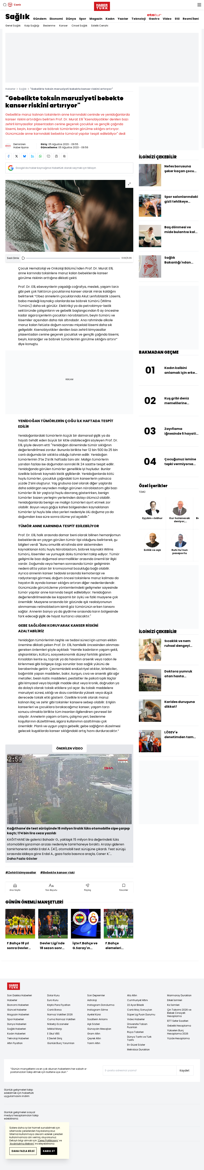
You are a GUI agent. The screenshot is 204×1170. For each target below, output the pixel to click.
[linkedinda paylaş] (32, 156)
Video (167, 19)
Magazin (95, 19)
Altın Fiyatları (15, 1043)
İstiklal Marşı (54, 1028)
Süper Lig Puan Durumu (141, 1014)
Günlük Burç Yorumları (60, 1043)
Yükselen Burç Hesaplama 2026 (177, 1032)
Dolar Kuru (53, 995)
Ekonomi (56, 19)
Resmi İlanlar (192, 19)
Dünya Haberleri (16, 1024)
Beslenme (49, 25)
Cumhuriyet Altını (137, 1000)
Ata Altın (132, 995)
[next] (131, 931)
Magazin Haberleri (18, 1014)
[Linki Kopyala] (64, 156)
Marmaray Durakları (179, 995)
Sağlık (17, 17)
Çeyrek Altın (94, 1038)
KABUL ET (49, 1151)
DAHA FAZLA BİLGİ (23, 1151)
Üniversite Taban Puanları (137, 1025)
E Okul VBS (53, 1033)
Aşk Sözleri (93, 1024)
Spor (82, 19)
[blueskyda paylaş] (24, 156)
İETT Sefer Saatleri (177, 1021)
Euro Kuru (52, 1000)
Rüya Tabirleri (135, 1032)
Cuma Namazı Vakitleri (61, 1019)
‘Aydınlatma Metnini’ (21, 1143)
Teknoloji (138, 19)
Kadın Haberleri (16, 1033)
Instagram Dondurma (100, 1005)
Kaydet (184, 1070)
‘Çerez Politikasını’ (47, 1140)
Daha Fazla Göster (22, 858)
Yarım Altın (93, 1043)
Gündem (39, 19)
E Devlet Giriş (54, 1038)
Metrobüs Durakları (138, 1049)
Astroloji (92, 1000)
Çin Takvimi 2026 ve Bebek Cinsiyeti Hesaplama (179, 1013)
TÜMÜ (142, 492)
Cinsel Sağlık (79, 25)
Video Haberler (136, 1019)
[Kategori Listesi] (199, 5)
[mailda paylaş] (48, 156)
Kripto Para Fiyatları (58, 1005)
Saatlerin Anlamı (97, 1019)
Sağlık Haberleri (16, 1028)
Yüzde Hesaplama (178, 1038)
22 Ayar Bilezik (135, 1005)
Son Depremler (96, 995)
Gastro (154, 19)
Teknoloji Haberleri (18, 1038)
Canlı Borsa (54, 1009)
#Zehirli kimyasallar (20, 872)
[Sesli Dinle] (23, 258)
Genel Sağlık (13, 25)
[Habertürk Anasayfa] (102, 6)
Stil (177, 19)
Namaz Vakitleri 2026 (60, 1014)
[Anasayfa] (13, 986)
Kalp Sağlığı (32, 25)
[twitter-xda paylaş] (16, 156)
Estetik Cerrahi (99, 25)
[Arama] (5, 5)
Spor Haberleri (15, 1019)
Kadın (110, 19)
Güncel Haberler (16, 1009)
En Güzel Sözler (136, 1044)
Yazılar (123, 19)
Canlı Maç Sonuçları (139, 1009)
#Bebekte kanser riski (57, 872)
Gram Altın (93, 1033)
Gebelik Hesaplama (179, 1025)
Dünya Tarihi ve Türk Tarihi (139, 1038)
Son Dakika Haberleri (19, 995)
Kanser (63, 25)
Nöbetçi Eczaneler (58, 1024)
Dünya (71, 19)
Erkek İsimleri (174, 1000)
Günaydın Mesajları (99, 1028)
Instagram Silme (97, 1009)
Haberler (10, 89)
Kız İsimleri (173, 1005)
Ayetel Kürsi (94, 1014)
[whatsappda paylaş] (40, 156)
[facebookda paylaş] (8, 156)
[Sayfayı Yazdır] (56, 156)
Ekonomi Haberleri (18, 1005)
